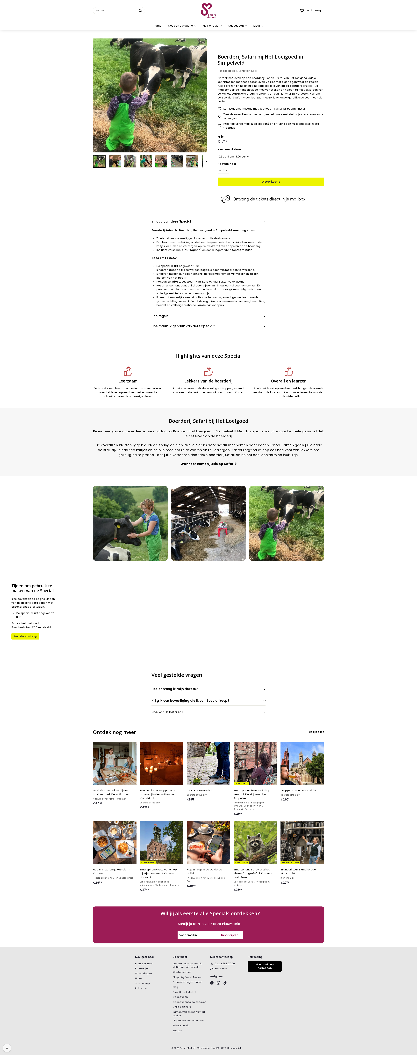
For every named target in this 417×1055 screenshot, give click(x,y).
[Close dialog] (241, 494)
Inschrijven (208, 556)
